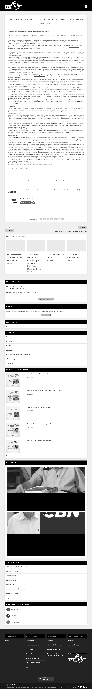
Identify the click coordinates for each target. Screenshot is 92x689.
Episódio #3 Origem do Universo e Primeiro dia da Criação (45, 390)
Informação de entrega (54, 645)
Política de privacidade (54, 649)
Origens (8, 598)
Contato (71, 640)
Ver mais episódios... (12, 456)
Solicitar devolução (74, 645)
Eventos (8, 346)
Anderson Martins (26, 198)
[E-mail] (33, 202)
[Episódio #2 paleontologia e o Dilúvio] (13, 419)
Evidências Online (11, 580)
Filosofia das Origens (32, 645)
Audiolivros (9, 350)
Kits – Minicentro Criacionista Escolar (18, 354)
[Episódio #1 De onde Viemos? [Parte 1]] (13, 452)
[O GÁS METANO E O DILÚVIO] (56, 245)
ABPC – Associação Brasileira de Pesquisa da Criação (22, 567)
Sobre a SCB (51, 640)
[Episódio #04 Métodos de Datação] (13, 386)
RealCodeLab (16, 685)
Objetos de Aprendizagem (14, 359)
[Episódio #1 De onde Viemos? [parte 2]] (13, 436)
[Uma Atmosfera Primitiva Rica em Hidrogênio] (15, 245)
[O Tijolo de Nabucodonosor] (76, 245)
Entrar (8, 326)
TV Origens (29, 649)
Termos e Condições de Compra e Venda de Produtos (56, 654)
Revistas (9, 341)
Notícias (49, 23)
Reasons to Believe (12, 593)
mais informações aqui (17, 288)
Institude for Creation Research (16, 589)
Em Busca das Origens (33, 663)
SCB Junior (9, 363)
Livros (8, 337)
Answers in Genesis (12, 576)
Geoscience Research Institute (15, 571)
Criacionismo (10, 584)
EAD (27, 667)
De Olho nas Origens (32, 658)
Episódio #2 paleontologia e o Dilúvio (38, 407)
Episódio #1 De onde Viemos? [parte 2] (39, 424)
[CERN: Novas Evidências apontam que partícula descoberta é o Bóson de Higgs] (36, 245)
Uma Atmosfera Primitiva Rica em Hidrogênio (14, 257)
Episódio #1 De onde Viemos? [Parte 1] (39, 440)
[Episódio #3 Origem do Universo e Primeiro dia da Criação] (13, 403)
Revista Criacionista (32, 654)
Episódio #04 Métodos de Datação (38, 374)
